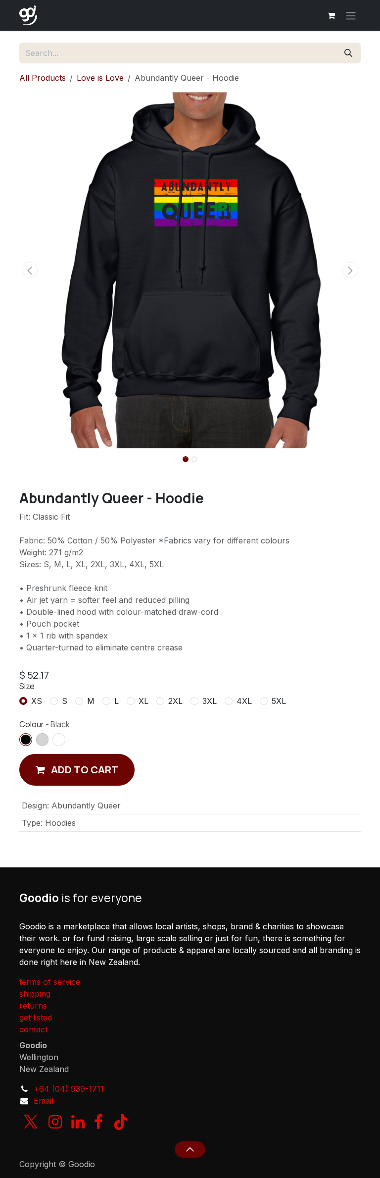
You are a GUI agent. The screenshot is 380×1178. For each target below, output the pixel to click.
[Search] (348, 53)
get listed (35, 1017)
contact (33, 1029)
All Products (42, 78)
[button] (30, 270)
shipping (34, 994)
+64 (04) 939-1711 (69, 1089)
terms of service (49, 982)
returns (33, 1006)
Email (43, 1101)
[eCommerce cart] (331, 15)
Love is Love (100, 78)
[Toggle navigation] (351, 15)
